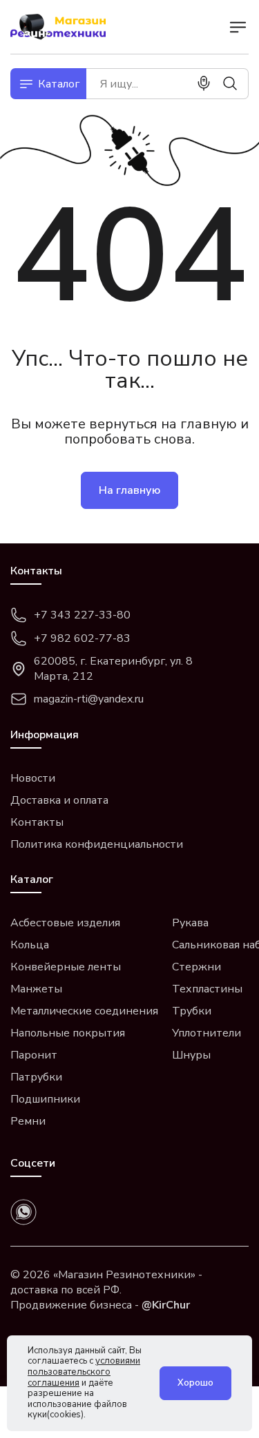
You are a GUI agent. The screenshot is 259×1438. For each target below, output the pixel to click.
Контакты (37, 822)
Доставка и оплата (59, 800)
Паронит (33, 1055)
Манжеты (36, 989)
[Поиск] (230, 83)
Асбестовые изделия (65, 922)
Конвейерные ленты (65, 967)
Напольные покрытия (67, 1033)
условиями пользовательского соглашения (84, 1371)
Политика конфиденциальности (96, 844)
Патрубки (36, 1077)
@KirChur (166, 1305)
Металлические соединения (84, 1011)
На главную (129, 490)
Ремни (28, 1121)
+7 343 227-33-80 (82, 615)
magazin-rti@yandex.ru (89, 699)
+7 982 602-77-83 (82, 638)
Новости (32, 778)
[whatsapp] (23, 1212)
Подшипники (45, 1099)
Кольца (29, 944)
